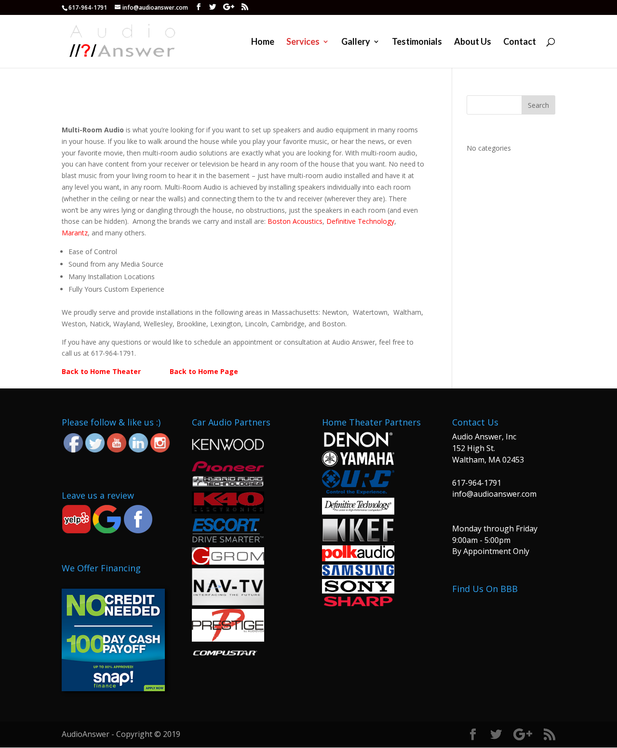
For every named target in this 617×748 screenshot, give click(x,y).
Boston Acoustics (295, 221)
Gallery (355, 42)
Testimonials (417, 42)
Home (262, 42)
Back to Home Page (204, 371)
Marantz (75, 232)
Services (303, 42)
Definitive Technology (360, 221)
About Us (472, 42)
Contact (519, 42)
